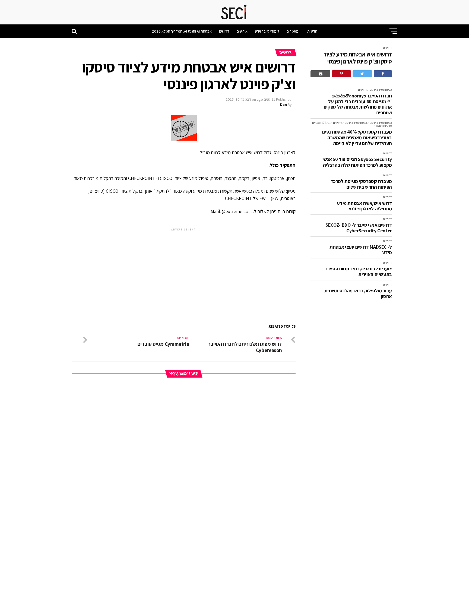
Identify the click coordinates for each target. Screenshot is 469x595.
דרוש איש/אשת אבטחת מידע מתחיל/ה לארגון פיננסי (364, 206)
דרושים (224, 31)
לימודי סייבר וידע (267, 31)
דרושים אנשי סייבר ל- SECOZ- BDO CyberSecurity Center (358, 227)
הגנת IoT (327, 123)
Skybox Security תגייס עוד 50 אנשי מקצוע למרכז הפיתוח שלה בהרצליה (357, 162)
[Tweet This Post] (362, 73)
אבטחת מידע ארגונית (379, 89)
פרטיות (387, 126)
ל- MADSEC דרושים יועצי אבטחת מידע (360, 249)
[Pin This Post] (341, 73)
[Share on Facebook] (383, 73)
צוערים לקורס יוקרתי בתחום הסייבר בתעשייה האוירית (358, 271)
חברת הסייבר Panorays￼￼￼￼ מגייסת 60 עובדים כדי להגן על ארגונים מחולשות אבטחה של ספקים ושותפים (358, 104)
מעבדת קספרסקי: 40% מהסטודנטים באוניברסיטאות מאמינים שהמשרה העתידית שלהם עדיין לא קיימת (357, 137)
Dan (283, 104)
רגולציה (378, 126)
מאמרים (293, 31)
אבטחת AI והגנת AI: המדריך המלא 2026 (182, 31)
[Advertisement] (184, 270)
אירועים (242, 31)
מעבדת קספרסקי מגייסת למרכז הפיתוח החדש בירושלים (361, 184)
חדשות (312, 31)
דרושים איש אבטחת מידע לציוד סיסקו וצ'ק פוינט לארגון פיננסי (358, 58)
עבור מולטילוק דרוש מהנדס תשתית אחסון (358, 293)
